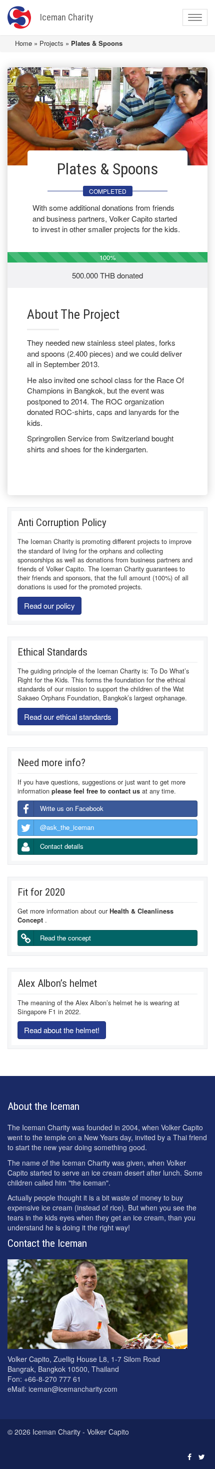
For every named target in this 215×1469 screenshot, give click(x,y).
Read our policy (49, 605)
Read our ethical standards (68, 716)
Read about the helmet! (62, 1030)
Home (23, 43)
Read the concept (65, 937)
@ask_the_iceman (67, 827)
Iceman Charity (67, 17)
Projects (52, 43)
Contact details (62, 846)
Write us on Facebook (72, 808)
